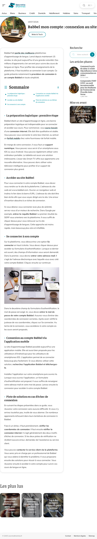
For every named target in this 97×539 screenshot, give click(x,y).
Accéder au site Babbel (15, 100)
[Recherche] (84, 5)
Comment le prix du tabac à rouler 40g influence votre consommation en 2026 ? (88, 70)
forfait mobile (13, 138)
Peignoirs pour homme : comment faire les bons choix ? (31, 503)
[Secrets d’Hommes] (17, 5)
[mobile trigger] (4, 5)
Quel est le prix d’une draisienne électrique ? (82, 113)
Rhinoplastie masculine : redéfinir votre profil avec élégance (10, 503)
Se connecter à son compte (16, 104)
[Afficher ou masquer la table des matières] (44, 87)
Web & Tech (37, 34)
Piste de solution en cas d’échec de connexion (46, 101)
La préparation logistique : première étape (16, 94)
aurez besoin (51, 128)
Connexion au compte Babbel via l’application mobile (47, 94)
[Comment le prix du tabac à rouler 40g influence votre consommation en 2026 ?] (74, 72)
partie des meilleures (25, 53)
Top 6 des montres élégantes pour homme (53, 503)
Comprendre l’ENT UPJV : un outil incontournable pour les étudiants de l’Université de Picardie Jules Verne (88, 87)
